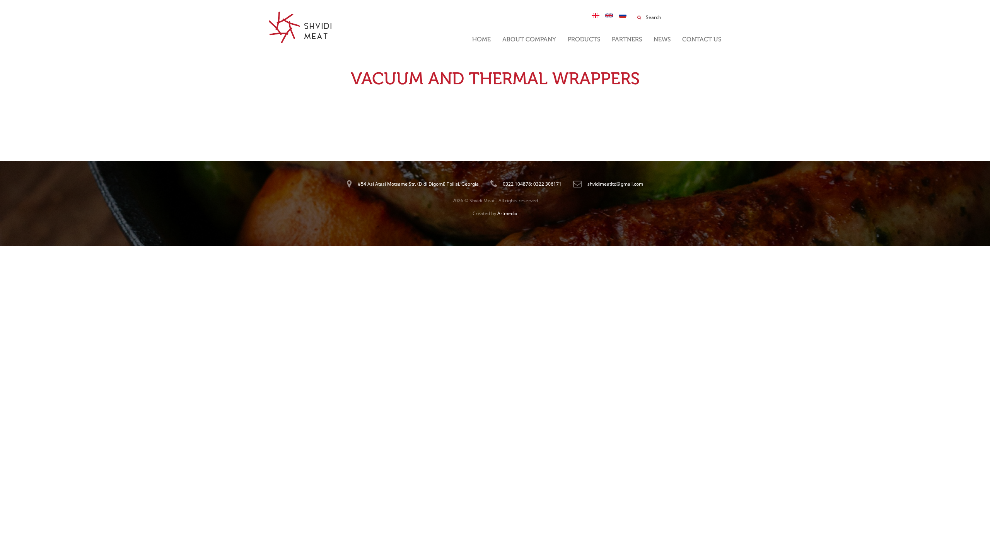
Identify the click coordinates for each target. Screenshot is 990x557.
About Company (529, 39)
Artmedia (507, 213)
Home (481, 39)
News (662, 39)
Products (584, 39)
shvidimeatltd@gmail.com (615, 184)
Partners (627, 39)
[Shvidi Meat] (300, 15)
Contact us (701, 39)
